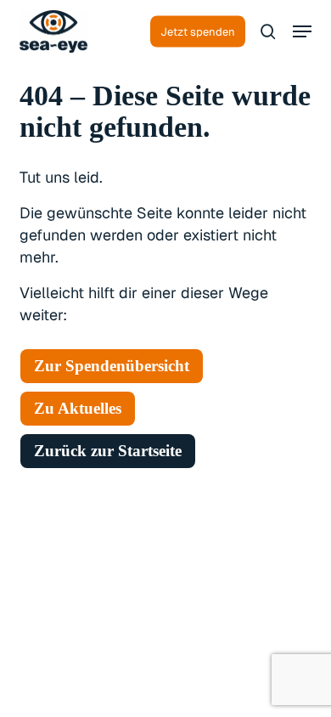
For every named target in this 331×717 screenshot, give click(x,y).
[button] (302, 31)
